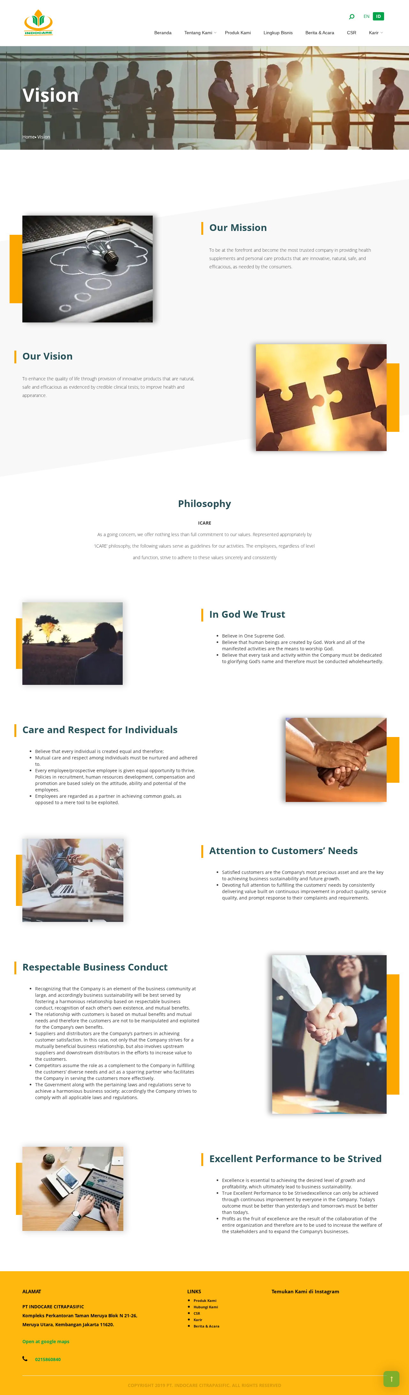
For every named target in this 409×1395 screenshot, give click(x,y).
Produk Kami (238, 32)
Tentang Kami (198, 32)
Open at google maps (45, 1341)
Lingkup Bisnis (278, 32)
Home (28, 137)
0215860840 (47, 1359)
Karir (374, 32)
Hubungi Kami (206, 1306)
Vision (43, 137)
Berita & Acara (319, 32)
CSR (351, 32)
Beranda (163, 32)
